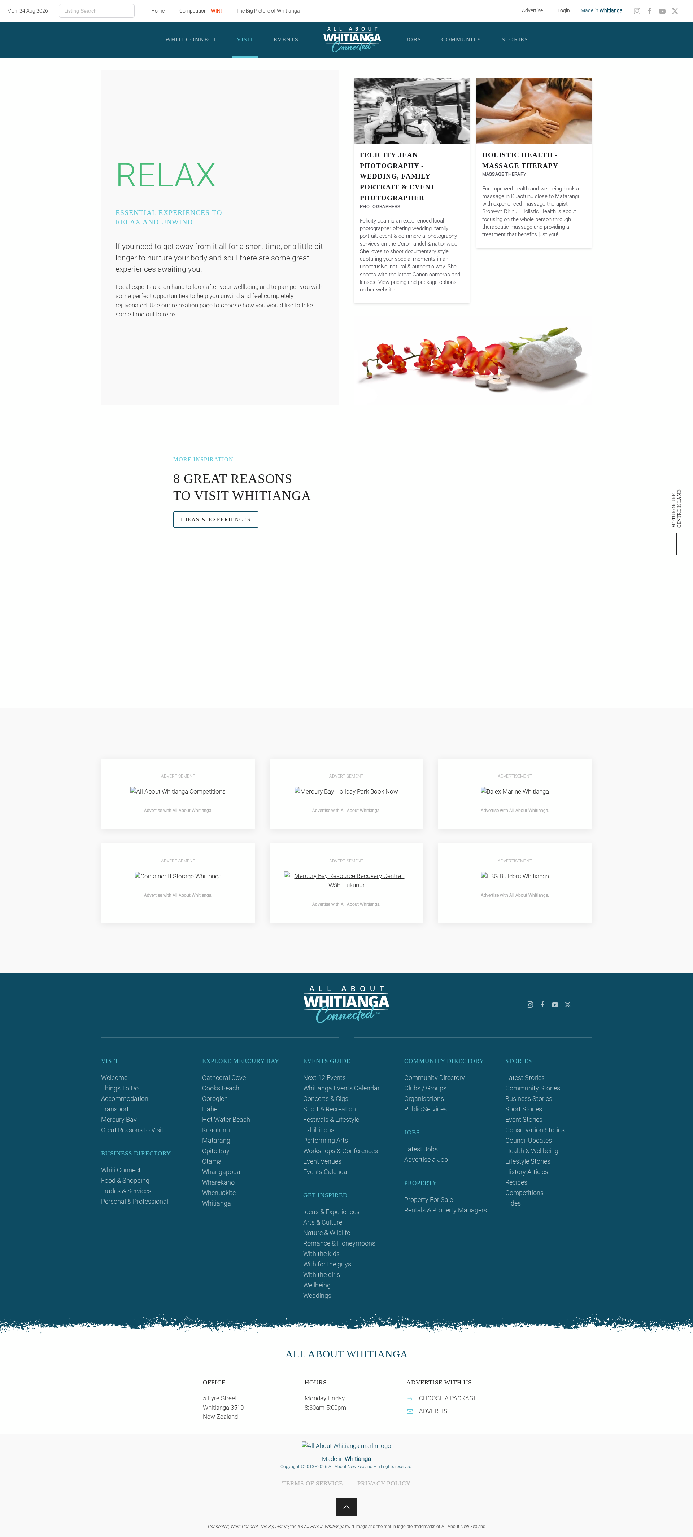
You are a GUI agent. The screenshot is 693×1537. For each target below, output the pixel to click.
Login (564, 10)
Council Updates (528, 1140)
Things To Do (120, 1088)
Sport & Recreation (329, 1109)
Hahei (210, 1109)
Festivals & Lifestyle (331, 1119)
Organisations (424, 1098)
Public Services (425, 1109)
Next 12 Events (324, 1077)
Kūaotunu (216, 1130)
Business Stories (528, 1098)
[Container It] (178, 875)
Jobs (413, 39)
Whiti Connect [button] (191, 39)
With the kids (321, 1253)
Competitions (524, 1192)
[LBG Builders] (515, 875)
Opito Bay (216, 1151)
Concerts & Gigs (325, 1098)
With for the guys (327, 1264)
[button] (346, 1507)
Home (158, 11)
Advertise (532, 10)
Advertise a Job (426, 1159)
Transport (115, 1109)
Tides (513, 1203)
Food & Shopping (125, 1180)
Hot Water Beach (226, 1119)
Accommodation (124, 1098)
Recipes (516, 1182)
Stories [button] (515, 39)
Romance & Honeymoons (339, 1243)
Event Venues (322, 1161)
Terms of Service (312, 1483)
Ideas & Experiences (216, 519)
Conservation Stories (535, 1130)
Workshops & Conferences (340, 1151)
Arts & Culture (322, 1222)
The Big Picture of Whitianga (268, 11)
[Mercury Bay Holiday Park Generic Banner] (346, 791)
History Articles (526, 1172)
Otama (212, 1161)
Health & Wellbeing (531, 1151)
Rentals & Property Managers (445, 1210)
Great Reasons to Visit (132, 1130)
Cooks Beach (220, 1088)
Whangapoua (221, 1172)
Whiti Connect (121, 1170)
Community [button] (461, 39)
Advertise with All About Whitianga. (178, 810)
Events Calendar (326, 1172)
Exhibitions (318, 1130)
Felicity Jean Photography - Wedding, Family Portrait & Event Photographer (398, 176)
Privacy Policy (384, 1483)
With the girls (321, 1274)
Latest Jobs (421, 1149)
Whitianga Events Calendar (341, 1088)
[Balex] (515, 791)
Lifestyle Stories (527, 1161)
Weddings (317, 1295)
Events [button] (286, 39)
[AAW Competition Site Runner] (178, 791)
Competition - (200, 11)
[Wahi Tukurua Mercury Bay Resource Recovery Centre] (346, 880)
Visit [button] (245, 39)
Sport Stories (523, 1109)
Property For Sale (428, 1199)
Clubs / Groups (425, 1088)
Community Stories (532, 1088)
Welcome (114, 1077)
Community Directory (434, 1077)
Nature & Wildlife (326, 1233)
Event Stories (523, 1119)
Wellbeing (317, 1285)
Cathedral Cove (224, 1077)
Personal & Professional (134, 1201)
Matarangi (217, 1140)
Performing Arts (325, 1140)
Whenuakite (219, 1192)
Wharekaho (218, 1182)
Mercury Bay (119, 1119)
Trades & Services (126, 1191)
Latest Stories (525, 1077)
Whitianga (216, 1203)
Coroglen (215, 1098)
